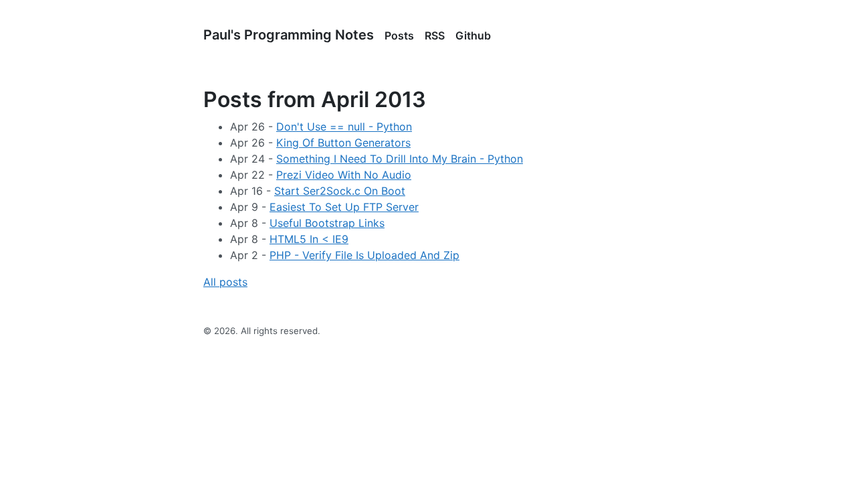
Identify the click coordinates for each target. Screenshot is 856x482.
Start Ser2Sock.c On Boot (339, 190)
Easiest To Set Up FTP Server (344, 207)
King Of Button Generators (343, 142)
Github (473, 35)
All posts (225, 282)
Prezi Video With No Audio (343, 174)
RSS (435, 35)
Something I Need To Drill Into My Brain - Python (399, 158)
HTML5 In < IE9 (309, 239)
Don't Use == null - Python (344, 126)
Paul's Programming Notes (288, 35)
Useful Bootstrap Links (327, 223)
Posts (399, 35)
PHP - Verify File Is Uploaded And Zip (364, 255)
